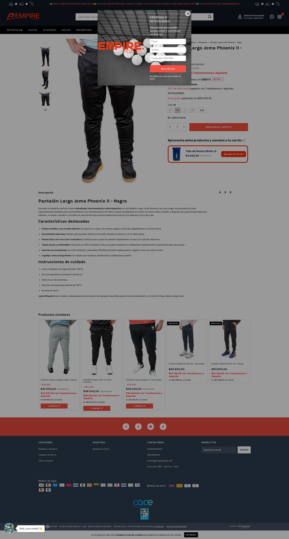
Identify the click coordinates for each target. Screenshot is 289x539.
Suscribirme (168, 68)
